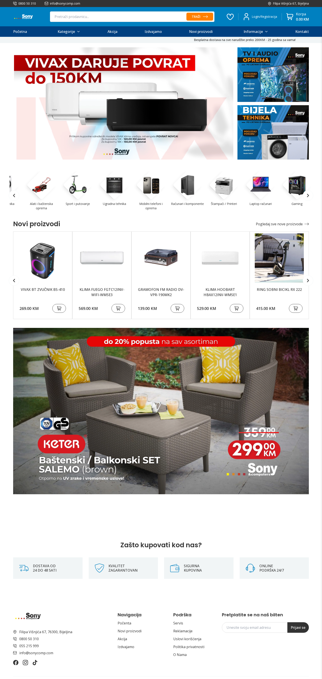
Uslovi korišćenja (187, 638)
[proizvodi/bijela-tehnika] (273, 132)
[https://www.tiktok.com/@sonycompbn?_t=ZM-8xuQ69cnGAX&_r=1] (35, 662)
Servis (178, 623)
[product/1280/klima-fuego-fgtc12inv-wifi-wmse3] (102, 258)
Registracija (269, 16)
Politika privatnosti (188, 646)
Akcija (122, 638)
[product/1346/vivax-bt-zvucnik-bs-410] (42, 258)
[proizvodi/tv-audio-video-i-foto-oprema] (273, 74)
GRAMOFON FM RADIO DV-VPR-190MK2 (161, 292)
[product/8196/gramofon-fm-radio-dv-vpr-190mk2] (161, 258)
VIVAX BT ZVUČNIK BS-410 (43, 289)
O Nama (180, 654)
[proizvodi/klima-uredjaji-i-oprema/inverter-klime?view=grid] (123, 103)
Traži (196, 16)
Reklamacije (183, 631)
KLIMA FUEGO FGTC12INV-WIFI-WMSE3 (102, 292)
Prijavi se (298, 627)
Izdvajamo (126, 646)
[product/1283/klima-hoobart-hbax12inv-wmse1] (220, 258)
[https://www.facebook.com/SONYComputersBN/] (15, 662)
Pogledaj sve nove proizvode (279, 224)
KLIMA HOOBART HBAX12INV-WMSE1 (220, 292)
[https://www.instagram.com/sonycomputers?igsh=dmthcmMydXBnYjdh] (25, 662)
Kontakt (302, 31)
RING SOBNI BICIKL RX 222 (279, 289)
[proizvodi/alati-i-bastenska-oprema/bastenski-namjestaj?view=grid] (161, 411)
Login (256, 16)
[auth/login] (230, 16)
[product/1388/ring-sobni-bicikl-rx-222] (279, 258)
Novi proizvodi (130, 631)
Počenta (124, 623)
